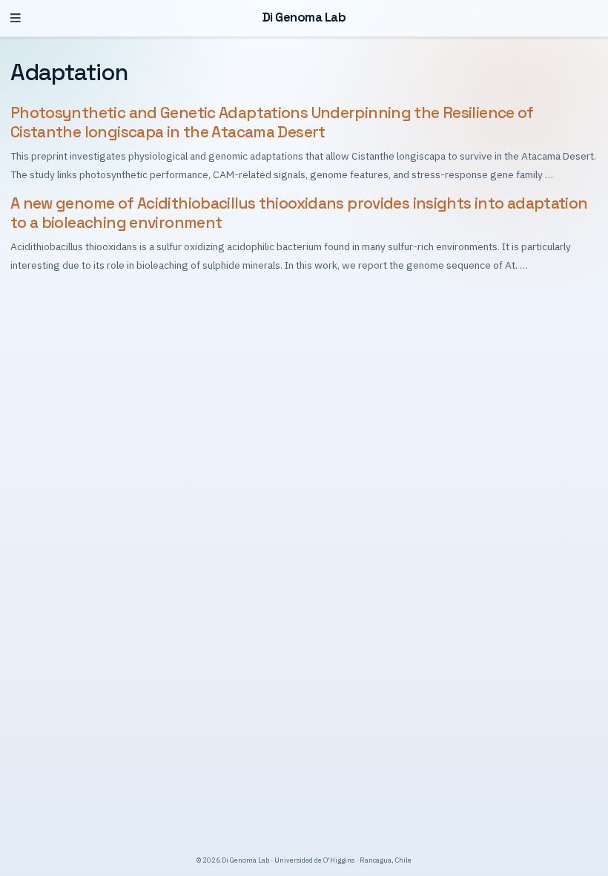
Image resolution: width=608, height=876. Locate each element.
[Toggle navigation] (15, 18)
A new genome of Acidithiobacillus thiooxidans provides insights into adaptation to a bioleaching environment (299, 213)
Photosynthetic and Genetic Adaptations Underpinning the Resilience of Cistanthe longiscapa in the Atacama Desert (272, 122)
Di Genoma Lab (304, 17)
